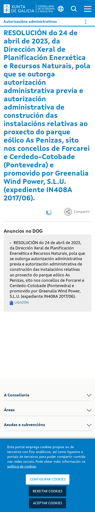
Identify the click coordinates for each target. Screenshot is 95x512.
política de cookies (21, 466)
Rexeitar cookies (47, 491)
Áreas (9, 410)
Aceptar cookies (47, 503)
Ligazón (21, 302)
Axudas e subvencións (24, 425)
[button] (87, 9)
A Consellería (16, 395)
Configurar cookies (48, 479)
